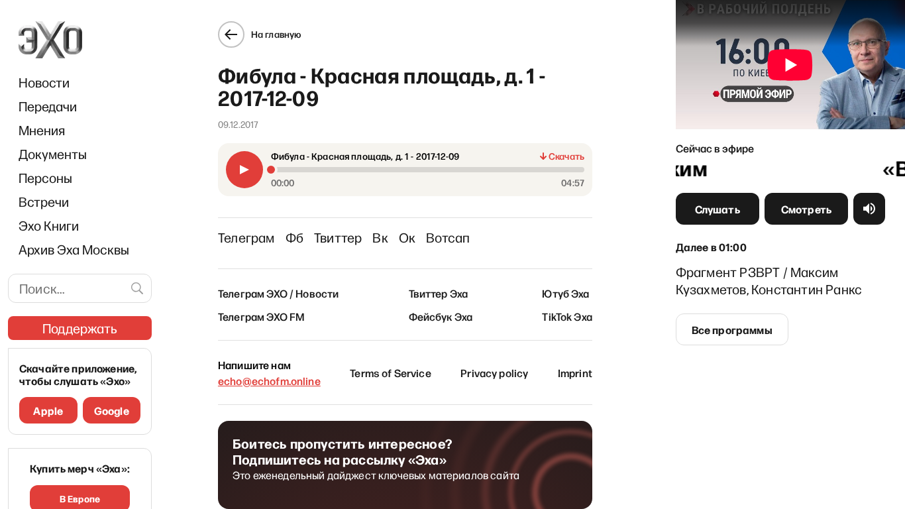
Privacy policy (494, 372)
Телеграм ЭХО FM (261, 316)
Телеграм (246, 237)
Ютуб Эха (565, 293)
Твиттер (338, 237)
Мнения (42, 130)
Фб (294, 237)
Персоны (45, 177)
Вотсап (448, 237)
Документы (53, 153)
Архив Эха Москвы (74, 249)
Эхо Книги (49, 225)
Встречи (44, 201)
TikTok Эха (567, 316)
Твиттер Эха (438, 293)
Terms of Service (390, 372)
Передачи (48, 106)
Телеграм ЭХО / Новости (278, 293)
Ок (407, 237)
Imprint (575, 372)
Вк (380, 237)
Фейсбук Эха (441, 316)
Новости (44, 82)
